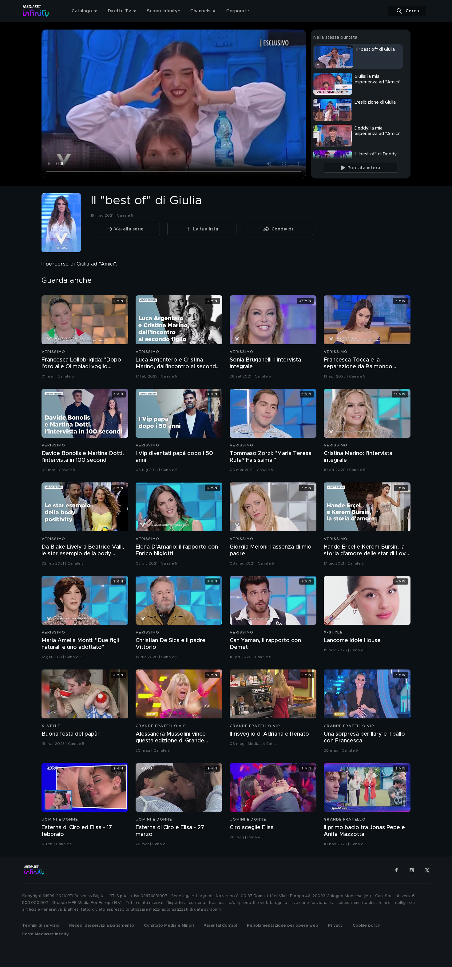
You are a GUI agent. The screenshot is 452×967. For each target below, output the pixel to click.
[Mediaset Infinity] (36, 11)
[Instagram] (411, 870)
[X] (427, 870)
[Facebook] (396, 870)
